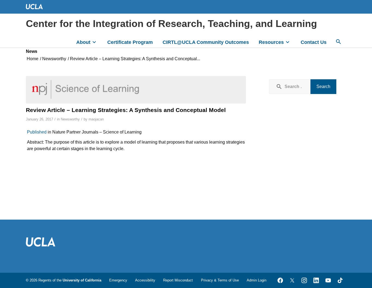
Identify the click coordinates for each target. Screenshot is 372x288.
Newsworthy (70, 119)
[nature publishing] (136, 89)
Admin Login (256, 280)
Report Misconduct (178, 280)
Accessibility (145, 280)
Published (37, 132)
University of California (82, 280)
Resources (271, 42)
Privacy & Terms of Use (220, 280)
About (83, 42)
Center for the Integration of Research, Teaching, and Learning (171, 23)
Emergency (118, 280)
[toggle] (94, 41)
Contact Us (314, 42)
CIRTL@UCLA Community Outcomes (206, 42)
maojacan (96, 119)
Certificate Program (130, 42)
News (31, 51)
